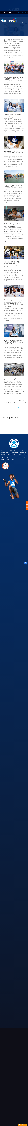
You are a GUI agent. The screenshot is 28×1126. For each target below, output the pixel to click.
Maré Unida (20, 41)
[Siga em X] (7, 12)
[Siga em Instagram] (4, 12)
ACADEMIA (14, 41)
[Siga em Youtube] (10, 12)
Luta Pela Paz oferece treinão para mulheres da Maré (13, 185)
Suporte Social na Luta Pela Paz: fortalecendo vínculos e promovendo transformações (12, 380)
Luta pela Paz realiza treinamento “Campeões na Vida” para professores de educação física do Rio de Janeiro (13, 341)
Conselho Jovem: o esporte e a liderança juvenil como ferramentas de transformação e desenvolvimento (13, 116)
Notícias (6, 43)
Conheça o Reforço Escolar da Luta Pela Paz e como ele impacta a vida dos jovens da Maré (13, 225)
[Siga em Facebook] (1, 12)
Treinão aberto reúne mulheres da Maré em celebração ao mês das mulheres (13, 78)
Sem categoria (17, 43)
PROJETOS (11, 43)
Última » (24, 403)
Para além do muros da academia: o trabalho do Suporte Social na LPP (14, 152)
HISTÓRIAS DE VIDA (15, 304)
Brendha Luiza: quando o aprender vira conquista (13, 39)
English (26, 12)
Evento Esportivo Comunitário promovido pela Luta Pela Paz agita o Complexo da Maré (13, 262)
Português (20, 12)
